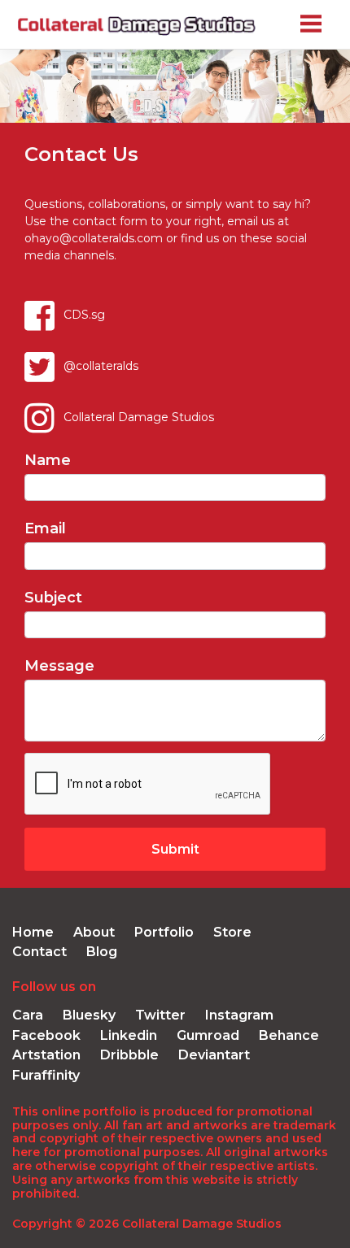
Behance (289, 1035)
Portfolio (164, 932)
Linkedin (128, 1035)
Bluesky (89, 1015)
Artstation (46, 1055)
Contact (39, 951)
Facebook (46, 1035)
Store (232, 932)
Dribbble (129, 1055)
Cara (27, 1015)
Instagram (239, 1015)
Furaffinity (46, 1075)
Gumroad (208, 1035)
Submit (175, 849)
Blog (101, 951)
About (94, 932)
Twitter (160, 1015)
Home (33, 932)
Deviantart (214, 1055)
